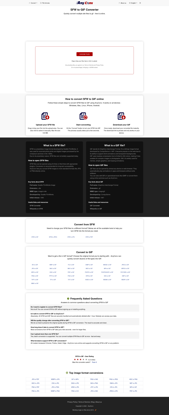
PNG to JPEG (113, 379)
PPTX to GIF (53, 276)
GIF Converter (95, 205)
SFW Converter (35, 205)
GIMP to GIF (89, 265)
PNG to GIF (34, 276)
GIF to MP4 (75, 379)
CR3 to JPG (113, 387)
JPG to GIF (35, 268)
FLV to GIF (71, 265)
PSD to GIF (71, 276)
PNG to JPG (35, 391)
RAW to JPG (113, 383)
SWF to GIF (125, 276)
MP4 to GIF (107, 268)
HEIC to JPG (35, 383)
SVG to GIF (107, 276)
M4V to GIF (53, 268)
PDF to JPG (133, 391)
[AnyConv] (84, 3)
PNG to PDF (35, 387)
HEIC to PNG (133, 379)
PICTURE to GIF (125, 272)
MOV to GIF (89, 268)
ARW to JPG (75, 387)
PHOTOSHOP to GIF (107, 272)
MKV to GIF (71, 268)
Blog (92, 402)
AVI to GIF (35, 265)
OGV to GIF (53, 272)
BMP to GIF (53, 265)
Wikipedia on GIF (96, 209)
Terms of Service (84, 402)
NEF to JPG (133, 383)
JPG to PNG (55, 387)
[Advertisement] (84, 82)
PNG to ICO (75, 391)
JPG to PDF (35, 379)
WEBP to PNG (55, 391)
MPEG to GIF (125, 268)
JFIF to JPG (94, 387)
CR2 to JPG (55, 383)
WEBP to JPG (55, 379)
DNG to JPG (75, 383)
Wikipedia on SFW (36, 209)
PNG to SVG (94, 379)
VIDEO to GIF (89, 280)
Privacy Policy (72, 402)
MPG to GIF (34, 272)
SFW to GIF (34, 237)
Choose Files (85, 54)
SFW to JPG (71, 237)
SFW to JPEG (53, 237)
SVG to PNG (94, 383)
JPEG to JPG (114, 391)
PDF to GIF (71, 272)
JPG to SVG (94, 391)
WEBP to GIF (125, 280)
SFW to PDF (89, 237)
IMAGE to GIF (107, 265)
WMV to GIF (34, 283)
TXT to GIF (71, 280)
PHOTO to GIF (89, 272)
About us (99, 402)
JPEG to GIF (125, 265)
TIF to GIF (53, 280)
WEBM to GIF (107, 280)
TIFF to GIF (34, 280)
